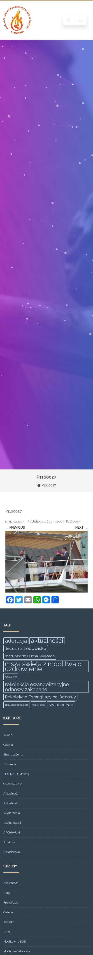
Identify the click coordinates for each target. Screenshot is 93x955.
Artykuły (9, 842)
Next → (81, 527)
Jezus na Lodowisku (25, 648)
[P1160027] (46, 562)
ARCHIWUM (11, 832)
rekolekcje (11, 676)
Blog (6, 892)
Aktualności (11, 793)
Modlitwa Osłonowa (16, 951)
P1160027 (73, 521)
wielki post (38, 704)
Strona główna (13, 754)
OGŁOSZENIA (12, 783)
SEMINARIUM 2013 (16, 774)
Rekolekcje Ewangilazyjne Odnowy (40, 697)
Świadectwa (11, 852)
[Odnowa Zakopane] (17, 38)
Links (6, 931)
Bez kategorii (12, 822)
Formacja (9, 764)
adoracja (16, 640)
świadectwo (61, 704)
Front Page (10, 902)
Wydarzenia (11, 813)
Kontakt (8, 922)
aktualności (47, 640)
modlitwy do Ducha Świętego (30, 656)
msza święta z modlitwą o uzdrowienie (43, 666)
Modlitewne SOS (14, 941)
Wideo (7, 735)
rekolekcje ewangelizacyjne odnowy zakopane (37, 686)
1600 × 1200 (53, 521)
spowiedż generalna (16, 704)
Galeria (8, 744)
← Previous (15, 527)
